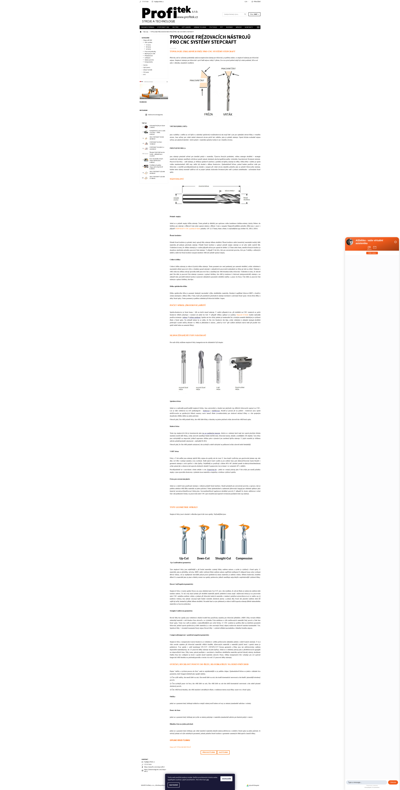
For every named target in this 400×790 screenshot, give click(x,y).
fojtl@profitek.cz (159, 2)
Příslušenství (149, 56)
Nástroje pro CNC (150, 54)
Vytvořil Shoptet (254, 785)
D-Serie (148, 45)
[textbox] (366, 782)
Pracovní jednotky (150, 52)
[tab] (369, 247)
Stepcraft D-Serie (242, 315)
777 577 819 (145, 2)
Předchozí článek (208, 752)
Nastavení (173, 785)
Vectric (175, 27)
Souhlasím (226, 779)
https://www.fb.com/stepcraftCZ (154, 767)
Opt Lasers (186, 27)
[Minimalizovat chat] (395, 242)
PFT (221, 27)
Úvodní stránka (147, 27)
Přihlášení (257, 2)
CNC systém (148, 42)
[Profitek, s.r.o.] (170, 14)
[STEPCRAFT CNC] (141, 32)
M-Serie (148, 47)
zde (207, 780)
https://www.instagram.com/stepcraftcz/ (155, 771)
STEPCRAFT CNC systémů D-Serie (187, 228)
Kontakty (249, 27)
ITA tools (213, 27)
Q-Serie (148, 49)
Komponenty (149, 62)
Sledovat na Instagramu (155, 115)
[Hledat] (245, 14)
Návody (239, 27)
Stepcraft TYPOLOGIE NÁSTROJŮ (180, 747)
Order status (372, 253)
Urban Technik (200, 27)
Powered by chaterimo (372, 785)
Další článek (223, 752)
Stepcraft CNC (163, 27)
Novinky (229, 27)
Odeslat (393, 782)
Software (147, 58)
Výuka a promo (149, 60)
